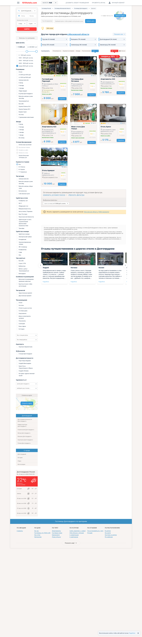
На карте (108, 533)
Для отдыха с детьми (77, 533)
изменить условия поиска (54, 195)
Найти (26, 29)
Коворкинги (56, 535)
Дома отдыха (56, 537)
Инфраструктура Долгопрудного (22, 425)
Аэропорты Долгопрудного (25, 440)
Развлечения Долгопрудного (26, 429)
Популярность (57, 51)
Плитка (115, 51)
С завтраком (74, 537)
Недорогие (37, 537)
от (48, 98)
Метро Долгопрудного (24, 433)
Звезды (78, 51)
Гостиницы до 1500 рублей (43, 533)
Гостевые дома (57, 533)
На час (36, 531)
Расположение (86, 51)
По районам (109, 537)
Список (123, 51)
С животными (74, 535)
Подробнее (62, 98)
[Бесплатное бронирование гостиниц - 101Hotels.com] (29, 2)
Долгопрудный (22, 454)
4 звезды (20, 531)
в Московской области (78, 34)
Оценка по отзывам (68, 51)
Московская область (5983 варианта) (96, 212)
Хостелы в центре (111, 535)
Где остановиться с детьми (96, 531)
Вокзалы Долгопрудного (24, 436)
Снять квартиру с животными (79, 531)
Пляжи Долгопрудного (24, 443)
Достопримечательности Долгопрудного (25, 420)
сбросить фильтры (76, 195)
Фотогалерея (21, 464)
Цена (94, 51)
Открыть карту (27, 403)
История (20, 457)
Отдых (19, 461)
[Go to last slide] (40, 265)
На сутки (37, 535)
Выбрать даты (90, 21)
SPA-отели (50, 28)
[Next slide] (125, 265)
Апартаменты (56, 531)
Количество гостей (22, 20)
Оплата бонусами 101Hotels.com (23, 156)
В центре (108, 531)
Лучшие (89, 533)
